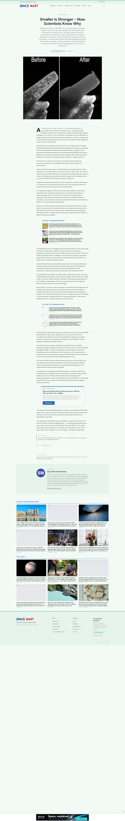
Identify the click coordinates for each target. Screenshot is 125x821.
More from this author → (54, 488)
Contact (75, 632)
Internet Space (69, 5)
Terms (102, 642)
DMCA (107, 642)
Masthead (75, 624)
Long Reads (77, 5)
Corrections (76, 629)
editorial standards (41, 458)
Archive (84, 5)
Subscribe (102, 1)
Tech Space (60, 5)
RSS (101, 635)
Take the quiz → (49, 403)
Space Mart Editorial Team (58, 51)
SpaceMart (53, 5)
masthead (50, 458)
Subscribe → (99, 632)
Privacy (98, 642)
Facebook (45, 445)
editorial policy (73, 485)
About (89, 5)
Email (50, 445)
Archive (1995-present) (58, 632)
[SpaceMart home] (29, 5)
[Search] (104, 6)
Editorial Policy (76, 626)
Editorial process (70, 50)
